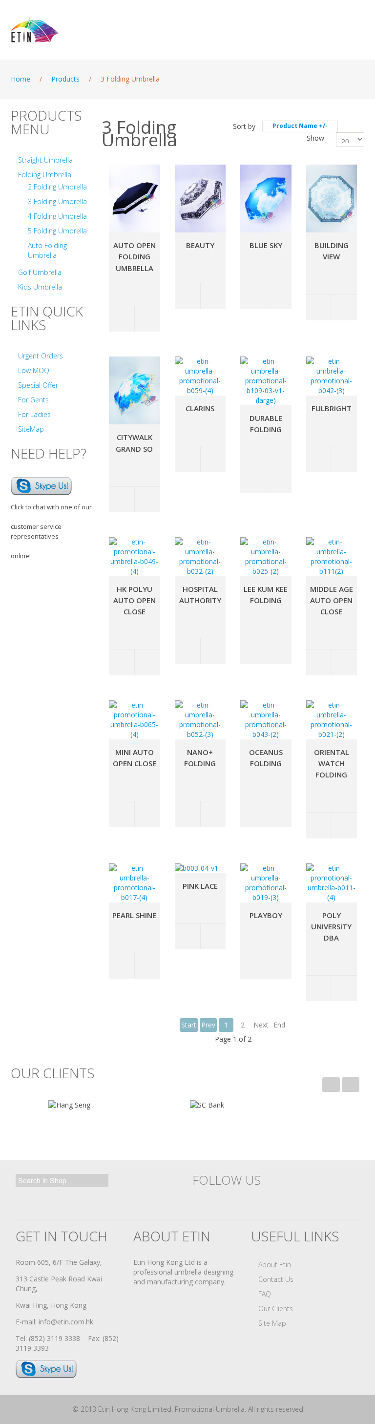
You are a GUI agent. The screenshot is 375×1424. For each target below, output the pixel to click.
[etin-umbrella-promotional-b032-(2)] (200, 556)
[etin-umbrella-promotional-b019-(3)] (266, 882)
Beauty (200, 245)
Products (65, 79)
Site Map (272, 1323)
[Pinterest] (288, 1199)
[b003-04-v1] (196, 868)
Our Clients (275, 1308)
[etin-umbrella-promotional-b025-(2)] (266, 556)
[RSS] (309, 1199)
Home (20, 79)
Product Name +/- (300, 126)
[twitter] (223, 1199)
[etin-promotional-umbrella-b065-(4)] (134, 719)
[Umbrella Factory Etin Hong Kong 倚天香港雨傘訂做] (66, 29)
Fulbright (332, 408)
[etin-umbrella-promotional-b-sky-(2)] (266, 198)
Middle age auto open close (331, 600)
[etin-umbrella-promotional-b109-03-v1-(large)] (266, 380)
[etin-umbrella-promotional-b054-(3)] (134, 198)
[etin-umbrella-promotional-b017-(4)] (134, 882)
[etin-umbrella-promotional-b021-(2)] (331, 719)
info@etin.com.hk (66, 1321)
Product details (147, 319)
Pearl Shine (134, 915)
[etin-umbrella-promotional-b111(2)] (331, 556)
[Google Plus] (245, 1199)
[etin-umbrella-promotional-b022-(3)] (331, 198)
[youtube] (266, 1199)
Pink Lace (200, 886)
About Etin (274, 1264)
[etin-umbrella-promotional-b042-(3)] (331, 376)
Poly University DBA (331, 926)
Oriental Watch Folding (331, 763)
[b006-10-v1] (134, 390)
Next (261, 1024)
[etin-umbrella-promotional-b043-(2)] (266, 719)
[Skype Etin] (41, 485)
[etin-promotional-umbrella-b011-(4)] (331, 882)
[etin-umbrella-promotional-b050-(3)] (200, 198)
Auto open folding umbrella (134, 256)
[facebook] (202, 1199)
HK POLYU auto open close (134, 600)
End (279, 1024)
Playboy (266, 915)
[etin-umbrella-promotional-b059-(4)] (200, 376)
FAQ (264, 1293)
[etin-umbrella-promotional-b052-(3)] (200, 719)
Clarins (200, 408)
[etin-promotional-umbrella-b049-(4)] (134, 556)
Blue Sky (266, 245)
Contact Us (275, 1279)
